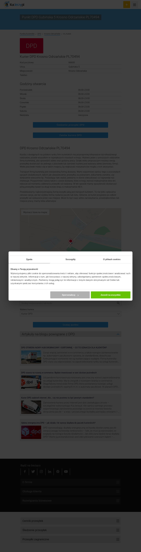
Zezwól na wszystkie (110, 295)
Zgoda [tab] (29, 259)
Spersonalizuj (68, 295)
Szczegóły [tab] (71, 259)
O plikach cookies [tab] (111, 259)
